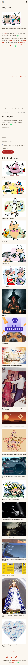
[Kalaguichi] (14, 290)
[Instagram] (16, 657)
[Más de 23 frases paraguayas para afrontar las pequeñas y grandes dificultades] (14, 457)
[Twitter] (11, 657)
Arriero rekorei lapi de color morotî (8, 218)
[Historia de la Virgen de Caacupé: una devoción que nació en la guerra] (14, 578)
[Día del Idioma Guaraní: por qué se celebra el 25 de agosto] (14, 348)
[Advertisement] (14, 62)
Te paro (3, 195)
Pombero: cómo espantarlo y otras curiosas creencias (11, 499)
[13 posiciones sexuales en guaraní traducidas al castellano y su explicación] (14, 620)
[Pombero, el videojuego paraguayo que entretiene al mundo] (14, 522)
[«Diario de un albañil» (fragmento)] (14, 563)
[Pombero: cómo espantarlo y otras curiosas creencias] (14, 481)
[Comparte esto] (9, 108)
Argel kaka (4, 177)
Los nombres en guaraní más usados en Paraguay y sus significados (14, 454)
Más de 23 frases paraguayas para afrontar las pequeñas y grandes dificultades (13, 477)
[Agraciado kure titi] (14, 221)
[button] (17, 35)
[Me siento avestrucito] (14, 244)
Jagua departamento (5, 343)
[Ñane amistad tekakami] (14, 266)
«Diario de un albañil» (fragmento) (8, 575)
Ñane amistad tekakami (6, 287)
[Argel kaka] (14, 161)
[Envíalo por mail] (5, 108)
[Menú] (26, 2)
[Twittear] (12, 108)
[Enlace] (2, 2)
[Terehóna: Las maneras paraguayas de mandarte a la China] (14, 502)
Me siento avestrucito (5, 263)
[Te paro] (14, 180)
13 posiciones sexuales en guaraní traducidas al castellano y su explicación (13, 645)
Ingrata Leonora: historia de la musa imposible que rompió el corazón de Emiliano (12, 408)
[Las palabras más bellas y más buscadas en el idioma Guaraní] (14, 412)
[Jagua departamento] (14, 318)
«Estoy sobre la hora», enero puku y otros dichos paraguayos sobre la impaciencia (14, 559)
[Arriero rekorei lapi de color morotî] (14, 198)
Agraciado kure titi (5, 241)
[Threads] (21, 657)
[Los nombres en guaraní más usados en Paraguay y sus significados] (14, 429)
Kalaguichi (4, 315)
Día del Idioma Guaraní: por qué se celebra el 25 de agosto (12, 365)
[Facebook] (7, 657)
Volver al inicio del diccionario (19, 76)
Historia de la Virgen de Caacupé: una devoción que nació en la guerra (13, 616)
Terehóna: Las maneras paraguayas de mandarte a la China (12, 519)
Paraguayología (15, 660)
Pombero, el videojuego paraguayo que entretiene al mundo (12, 537)
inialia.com (13, 662)
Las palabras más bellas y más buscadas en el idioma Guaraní (13, 426)
